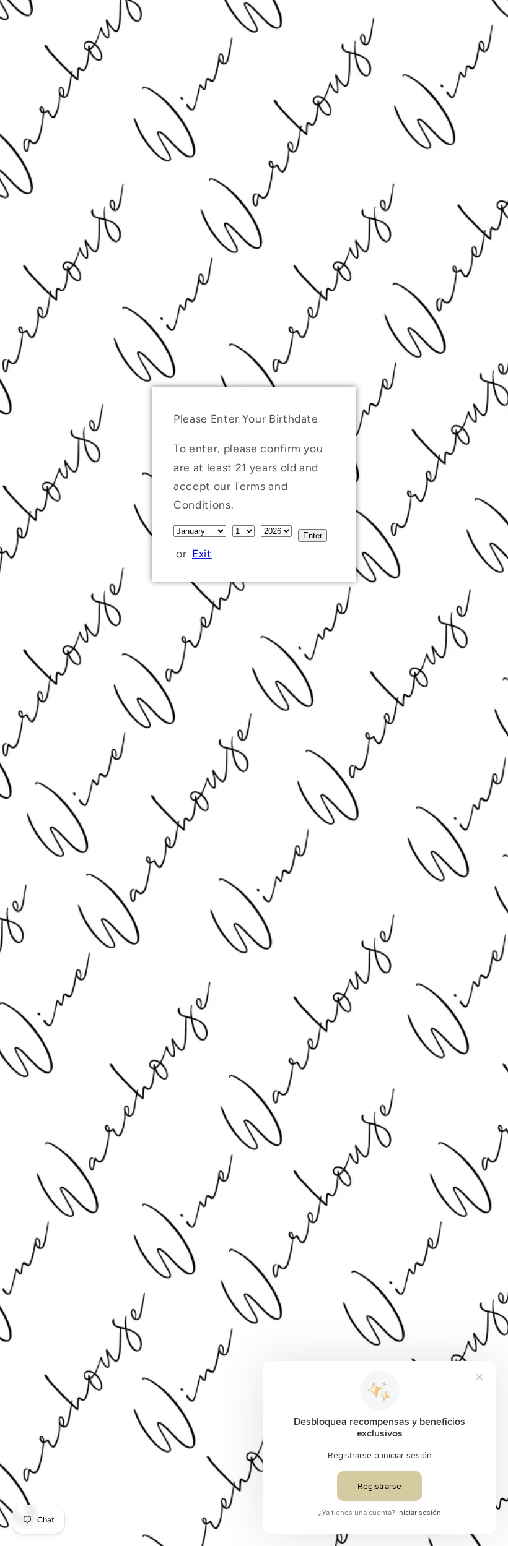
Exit (202, 553)
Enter (312, 535)
